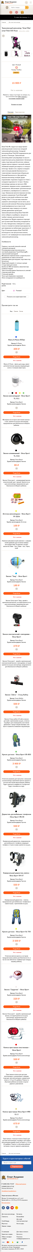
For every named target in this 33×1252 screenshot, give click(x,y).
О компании (5, 1232)
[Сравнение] (11, 13)
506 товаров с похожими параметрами (18, 97)
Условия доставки (16, 104)
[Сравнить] (3, 37)
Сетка (21, 311)
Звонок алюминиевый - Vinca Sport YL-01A (16, 454)
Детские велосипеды (14, 22)
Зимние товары (6, 1226)
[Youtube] (12, 1208)
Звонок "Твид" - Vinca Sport (16, 576)
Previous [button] (1, 53)
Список (16, 311)
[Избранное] (17, 13)
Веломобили (20, 1216)
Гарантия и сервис (7, 1234)
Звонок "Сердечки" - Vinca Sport (16, 990)
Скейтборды (5, 1221)
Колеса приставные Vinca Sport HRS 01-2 (16, 1113)
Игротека (4, 1223)
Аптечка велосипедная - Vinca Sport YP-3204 (16, 515)
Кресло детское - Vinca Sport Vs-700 (16, 932)
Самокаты (5, 1216)
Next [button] (32, 53)
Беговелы (19, 1214)
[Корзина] (22, 13)
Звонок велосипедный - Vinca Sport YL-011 (16, 397)
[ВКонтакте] (3, 1208)
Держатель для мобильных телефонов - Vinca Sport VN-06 (16, 815)
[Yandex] (16, 1208)
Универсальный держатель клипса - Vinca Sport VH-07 (16, 874)
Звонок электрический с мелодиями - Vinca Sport (17, 635)
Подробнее (16, 357)
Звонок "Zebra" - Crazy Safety (16, 695)
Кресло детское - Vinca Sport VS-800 (16, 754)
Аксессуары (20, 1223)
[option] (16, 53)
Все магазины (6, 1203)
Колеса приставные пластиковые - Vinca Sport (17, 1048)
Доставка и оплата (22, 1232)
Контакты (19, 1234)
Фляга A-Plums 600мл (16, 340)
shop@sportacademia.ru (9, 1191)
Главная (4, 22)
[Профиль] (6, 7)
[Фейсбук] (7, 1208)
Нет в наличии (16, 90)
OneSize (16, 72)
